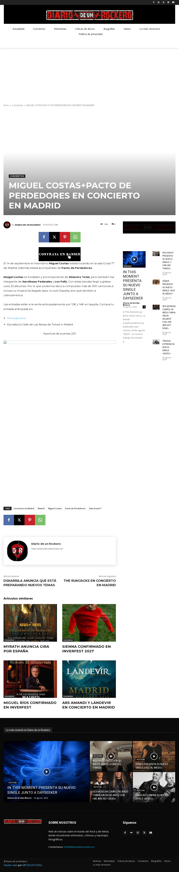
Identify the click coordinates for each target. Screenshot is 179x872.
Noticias (127, 266)
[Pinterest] (65, 237)
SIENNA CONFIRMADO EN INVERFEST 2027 (86, 648)
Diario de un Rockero (28, 225)
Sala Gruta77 (95, 508)
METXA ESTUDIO (32, 865)
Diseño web (10, 865)
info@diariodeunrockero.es (79, 847)
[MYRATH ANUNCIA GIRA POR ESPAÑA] (30, 622)
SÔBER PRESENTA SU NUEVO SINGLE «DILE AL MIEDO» (168, 287)
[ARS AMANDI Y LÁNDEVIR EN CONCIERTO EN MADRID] (89, 679)
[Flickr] (131, 833)
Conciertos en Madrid (24, 508)
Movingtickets (16, 318)
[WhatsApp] (75, 237)
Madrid (41, 508)
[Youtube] (173, 3)
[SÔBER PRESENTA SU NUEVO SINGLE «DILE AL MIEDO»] (156, 282)
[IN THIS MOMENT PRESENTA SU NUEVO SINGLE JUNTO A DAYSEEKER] (134, 259)
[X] (164, 3)
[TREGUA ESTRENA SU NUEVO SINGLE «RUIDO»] (156, 341)
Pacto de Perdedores (75, 508)
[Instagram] (159, 3)
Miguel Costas (55, 508)
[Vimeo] (168, 3)
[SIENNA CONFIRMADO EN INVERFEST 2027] (89, 622)
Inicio (6, 105)
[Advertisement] (89, 74)
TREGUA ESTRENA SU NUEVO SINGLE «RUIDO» (168, 347)
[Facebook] (154, 3)
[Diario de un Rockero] (7, 224)
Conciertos (17, 105)
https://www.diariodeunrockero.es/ (47, 548)
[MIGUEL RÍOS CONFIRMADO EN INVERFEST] (30, 679)
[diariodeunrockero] (89, 15)
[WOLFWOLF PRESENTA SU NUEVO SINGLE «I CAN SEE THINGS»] (156, 253)
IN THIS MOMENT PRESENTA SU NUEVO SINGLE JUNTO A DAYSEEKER (133, 285)
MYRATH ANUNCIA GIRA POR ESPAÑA (26, 648)
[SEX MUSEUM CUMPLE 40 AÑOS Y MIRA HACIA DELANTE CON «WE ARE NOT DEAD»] (156, 307)
